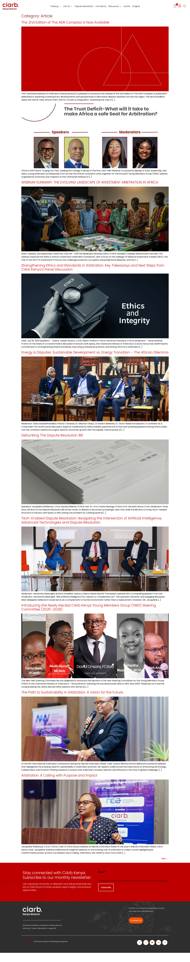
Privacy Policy (28, 941)
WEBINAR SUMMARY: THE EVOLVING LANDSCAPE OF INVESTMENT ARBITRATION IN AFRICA (89, 182)
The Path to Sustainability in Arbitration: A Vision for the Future (72, 692)
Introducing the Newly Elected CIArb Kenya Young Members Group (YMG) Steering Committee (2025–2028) (88, 607)
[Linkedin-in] (158, 942)
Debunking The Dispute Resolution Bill (52, 435)
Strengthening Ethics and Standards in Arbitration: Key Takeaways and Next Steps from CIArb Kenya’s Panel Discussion (92, 267)
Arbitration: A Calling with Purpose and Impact (59, 775)
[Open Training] (60, 6)
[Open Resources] (121, 6)
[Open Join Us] (72, 6)
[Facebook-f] (139, 942)
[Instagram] (164, 942)
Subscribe (106, 887)
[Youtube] (152, 942)
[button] (184, 6)
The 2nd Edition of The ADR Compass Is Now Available (65, 22)
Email (102, 872)
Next (165, 858)
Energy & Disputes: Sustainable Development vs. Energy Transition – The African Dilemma (94, 352)
